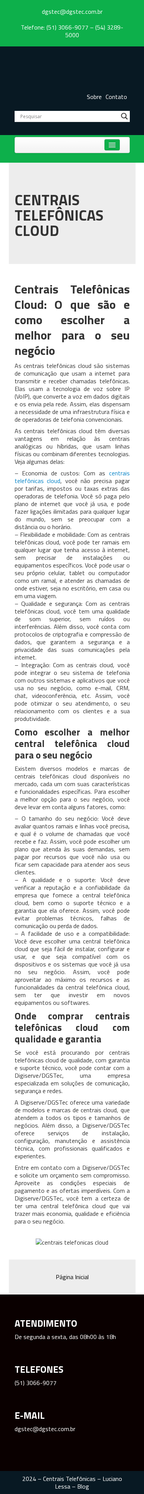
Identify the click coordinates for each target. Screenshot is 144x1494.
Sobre (94, 96)
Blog (83, 1486)
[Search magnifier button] (124, 116)
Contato (116, 96)
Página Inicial (72, 1276)
